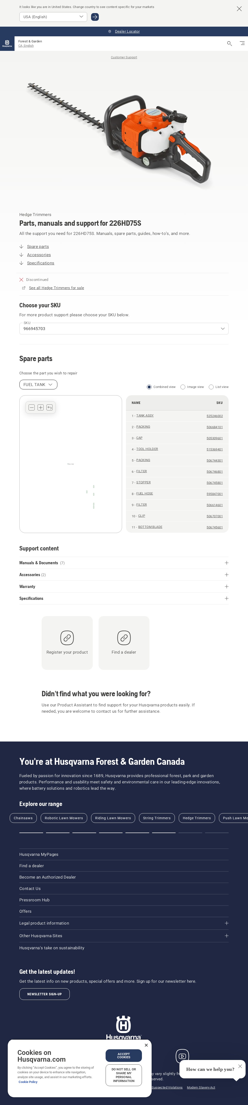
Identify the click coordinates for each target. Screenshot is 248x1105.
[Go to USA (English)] (95, 17)
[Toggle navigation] (242, 43)
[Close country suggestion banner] (239, 9)
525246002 (215, 416)
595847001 (215, 494)
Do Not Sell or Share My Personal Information (124, 1075)
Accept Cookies (124, 1055)
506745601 (215, 527)
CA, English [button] (26, 45)
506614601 (215, 505)
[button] (32, 407)
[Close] (146, 1045)
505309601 (215, 438)
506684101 (215, 427)
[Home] (7, 43)
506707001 (215, 516)
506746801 (215, 471)
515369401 (215, 449)
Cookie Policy (28, 1082)
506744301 (215, 460)
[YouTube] (182, 1056)
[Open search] (229, 43)
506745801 (215, 483)
